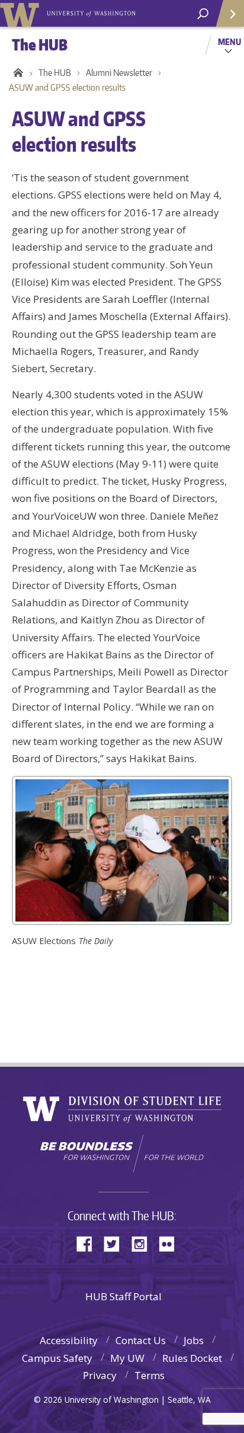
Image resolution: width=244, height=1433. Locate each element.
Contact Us (140, 1340)
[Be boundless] (122, 1153)
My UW (127, 1358)
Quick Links (229, 13)
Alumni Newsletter (119, 72)
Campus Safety (57, 1358)
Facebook (88, 1243)
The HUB (54, 72)
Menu (229, 41)
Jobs (194, 1340)
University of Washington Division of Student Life (122, 1109)
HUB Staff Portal (123, 1296)
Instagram (143, 1243)
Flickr (170, 1243)
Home (16, 73)
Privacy (100, 1375)
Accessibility (69, 1340)
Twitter (116, 1243)
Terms (149, 1375)
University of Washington (21, 13)
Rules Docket (192, 1358)
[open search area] (203, 14)
